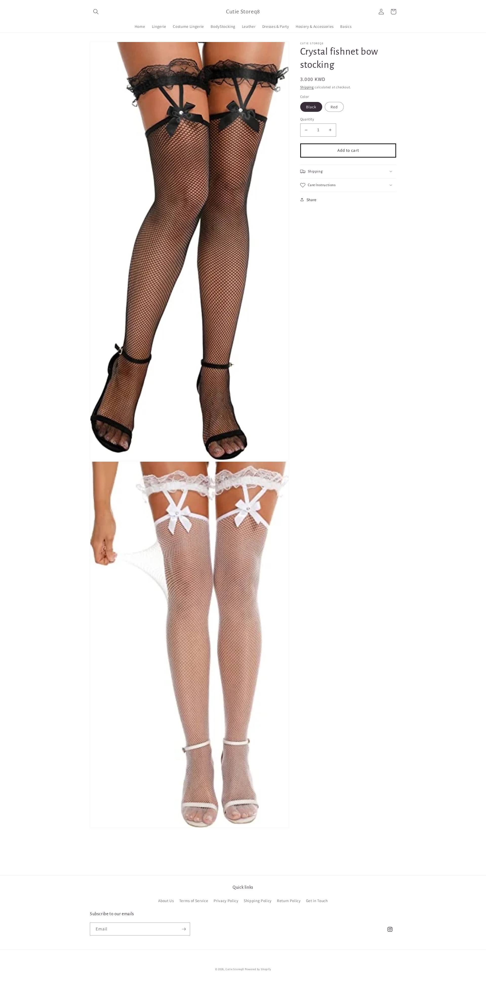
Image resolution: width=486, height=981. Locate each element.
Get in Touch (317, 900)
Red (334, 106)
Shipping (307, 87)
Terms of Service (193, 900)
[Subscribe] (184, 929)
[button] (96, 12)
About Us (166, 900)
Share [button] (312, 199)
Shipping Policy (258, 900)
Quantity (307, 119)
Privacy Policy (226, 900)
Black (311, 106)
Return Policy (289, 900)
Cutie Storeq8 (235, 969)
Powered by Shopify (258, 969)
